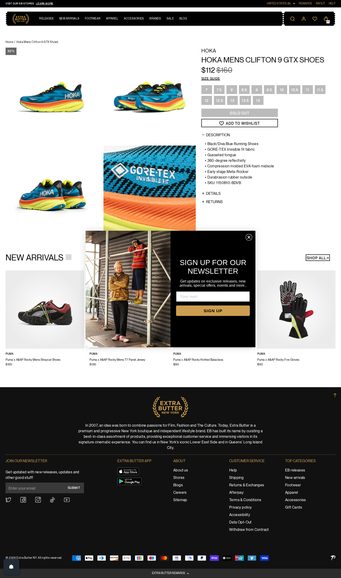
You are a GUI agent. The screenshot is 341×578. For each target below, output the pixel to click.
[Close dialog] (249, 237)
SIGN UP (213, 310)
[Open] (11, 567)
